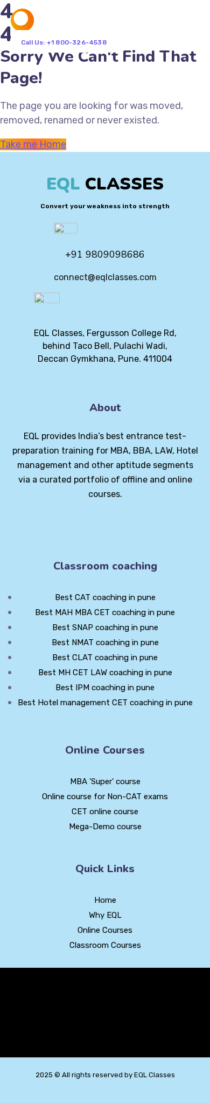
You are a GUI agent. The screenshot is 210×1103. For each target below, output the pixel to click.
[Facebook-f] (86, 523)
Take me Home (33, 144)
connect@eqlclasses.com (105, 277)
